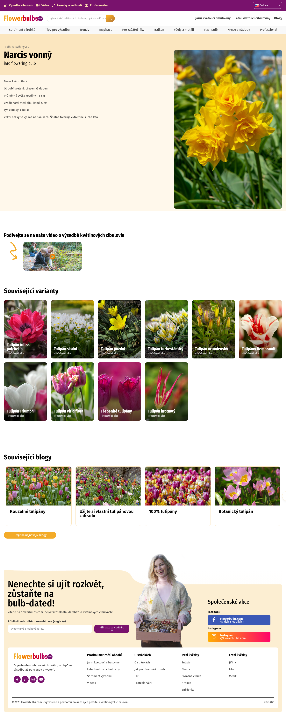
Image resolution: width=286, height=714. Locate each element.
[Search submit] (110, 18)
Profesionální (143, 683)
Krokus (186, 683)
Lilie (231, 669)
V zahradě (211, 30)
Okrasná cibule (191, 676)
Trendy (84, 30)
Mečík (233, 676)
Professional (268, 30)
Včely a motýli (184, 30)
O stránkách (142, 662)
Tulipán (186, 662)
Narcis (186, 669)
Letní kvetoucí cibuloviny (252, 18)
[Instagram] (33, 679)
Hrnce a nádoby (239, 30)
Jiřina (232, 662)
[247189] (228, 129)
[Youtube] (41, 679)
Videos (91, 683)
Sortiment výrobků (22, 30)
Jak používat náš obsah (149, 669)
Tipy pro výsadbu (57, 30)
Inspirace (105, 30)
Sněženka (188, 689)
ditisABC (269, 702)
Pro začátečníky (133, 30)
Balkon (159, 30)
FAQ (136, 676)
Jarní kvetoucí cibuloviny (213, 18)
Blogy (278, 18)
